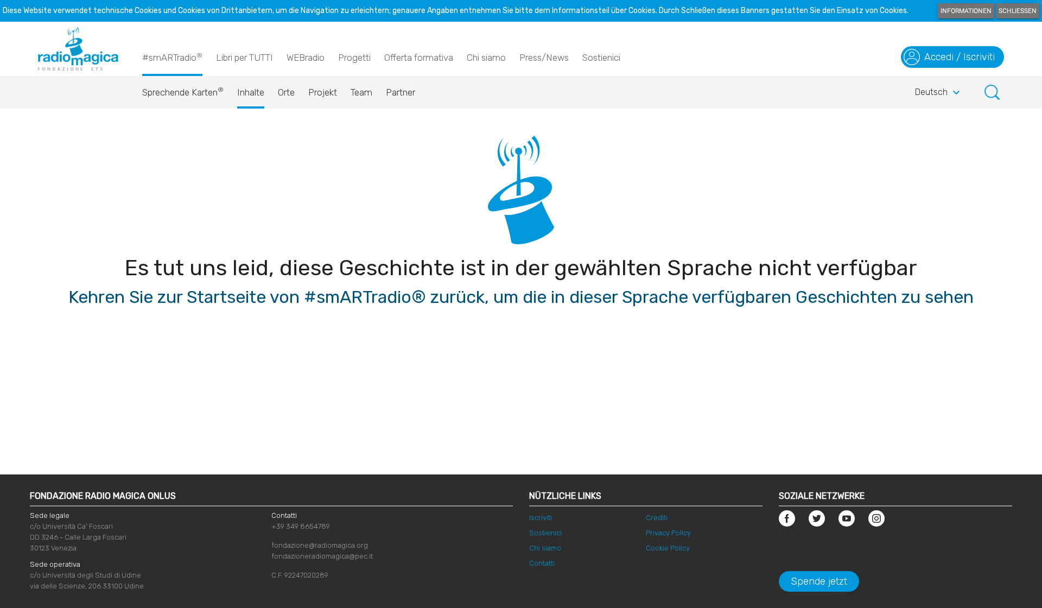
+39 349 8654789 (300, 526)
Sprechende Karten (183, 92)
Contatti (542, 563)
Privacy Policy (668, 533)
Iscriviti (540, 518)
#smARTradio (172, 57)
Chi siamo (486, 57)
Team (361, 92)
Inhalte (250, 92)
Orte (286, 92)
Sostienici (601, 57)
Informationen (966, 11)
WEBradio (306, 57)
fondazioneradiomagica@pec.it (322, 556)
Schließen (1018, 11)
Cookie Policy (668, 548)
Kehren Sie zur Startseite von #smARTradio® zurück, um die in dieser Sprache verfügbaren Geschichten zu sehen (521, 297)
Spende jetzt (819, 581)
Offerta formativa (418, 57)
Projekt (322, 92)
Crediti (657, 518)
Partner (400, 92)
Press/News (544, 57)
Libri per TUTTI (244, 57)
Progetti (354, 57)
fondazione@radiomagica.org (319, 545)
